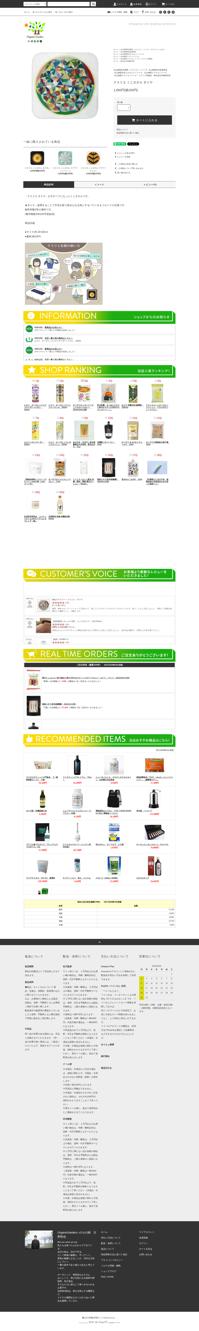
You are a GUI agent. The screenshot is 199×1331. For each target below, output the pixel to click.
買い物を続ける (123, 173)
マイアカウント (146, 1232)
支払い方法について (111, 1237)
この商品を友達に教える (127, 164)
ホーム (27, 12)
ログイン (152, 4)
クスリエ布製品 (146, 59)
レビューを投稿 (123, 157)
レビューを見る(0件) (125, 153)
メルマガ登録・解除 (119, 12)
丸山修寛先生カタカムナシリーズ (132, 54)
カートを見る (145, 1249)
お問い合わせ (150, 12)
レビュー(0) (150, 184)
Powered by (83, 1323)
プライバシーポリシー (112, 1260)
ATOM (110, 1277)
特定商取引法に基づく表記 (128, 133)
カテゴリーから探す (43, 12)
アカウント (122, 4)
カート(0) (169, 4)
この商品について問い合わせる (130, 168)
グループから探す (65, 12)
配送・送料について (111, 1243)
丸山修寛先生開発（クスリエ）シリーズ (134, 49)
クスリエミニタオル (158, 49)
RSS (103, 1277)
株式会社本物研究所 (127, 61)
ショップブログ (108, 1271)
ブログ (136, 12)
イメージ (99, 184)
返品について (122, 129)
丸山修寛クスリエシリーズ (129, 56)
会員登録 (138, 4)
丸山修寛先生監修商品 (128, 52)
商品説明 (49, 184)
